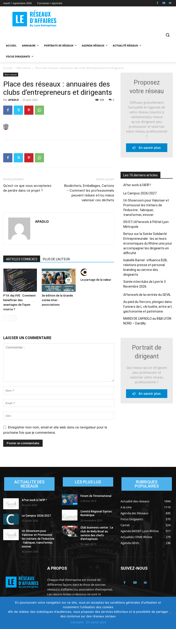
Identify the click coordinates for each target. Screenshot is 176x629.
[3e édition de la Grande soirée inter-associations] (58, 280)
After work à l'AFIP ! (137, 185)
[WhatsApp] (39, 110)
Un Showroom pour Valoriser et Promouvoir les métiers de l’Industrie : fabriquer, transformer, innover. (146, 208)
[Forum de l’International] (69, 499)
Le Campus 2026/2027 (140, 193)
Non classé (24, 68)
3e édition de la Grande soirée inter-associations (57, 300)
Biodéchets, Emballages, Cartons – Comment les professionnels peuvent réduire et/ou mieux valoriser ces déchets (89, 193)
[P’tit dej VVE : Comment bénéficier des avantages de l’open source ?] (20, 280)
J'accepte (77, 622)
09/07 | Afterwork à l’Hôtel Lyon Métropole (146, 224)
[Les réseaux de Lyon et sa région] (34, 19)
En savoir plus (148, 147)
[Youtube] (163, 3)
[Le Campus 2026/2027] (11, 519)
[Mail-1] (170, 3)
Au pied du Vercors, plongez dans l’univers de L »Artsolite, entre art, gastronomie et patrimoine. (147, 306)
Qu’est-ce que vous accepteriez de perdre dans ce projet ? (27, 188)
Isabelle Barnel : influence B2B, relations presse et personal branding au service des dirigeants (145, 267)
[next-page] (13, 318)
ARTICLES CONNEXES (21, 259)
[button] (167, 34)
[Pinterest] (28, 110)
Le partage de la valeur (95, 279)
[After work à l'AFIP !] (11, 503)
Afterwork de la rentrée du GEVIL (147, 295)
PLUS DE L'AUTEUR (56, 259)
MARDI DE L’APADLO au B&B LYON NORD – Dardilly (147, 321)
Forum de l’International (95, 496)
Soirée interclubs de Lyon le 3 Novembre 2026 (144, 284)
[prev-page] (6, 318)
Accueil (7, 68)
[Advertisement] (119, 18)
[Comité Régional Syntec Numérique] (69, 515)
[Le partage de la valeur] (97, 272)
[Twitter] (18, 110)
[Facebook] (157, 3)
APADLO (13, 99)
